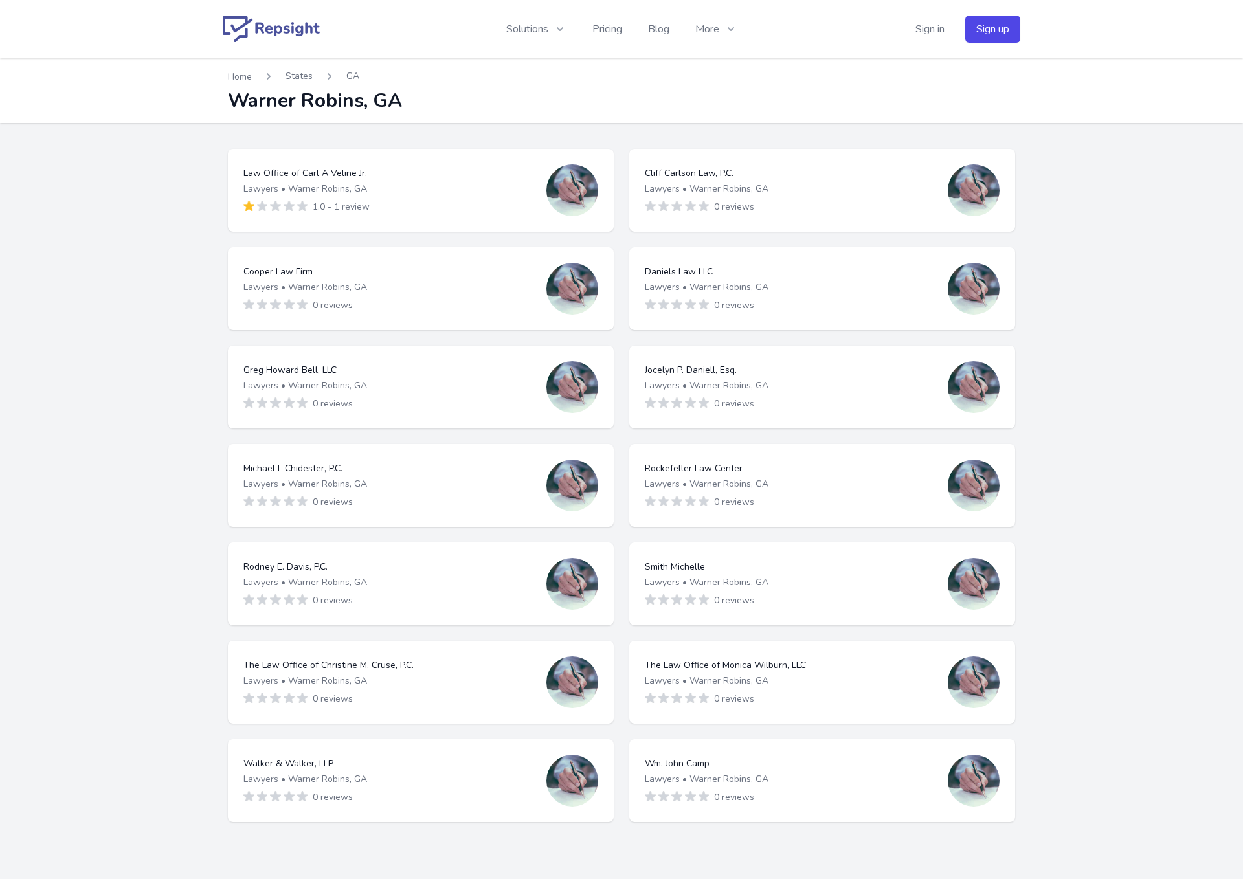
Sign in (930, 29)
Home (240, 77)
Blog (658, 29)
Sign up (992, 29)
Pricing (607, 29)
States (299, 76)
